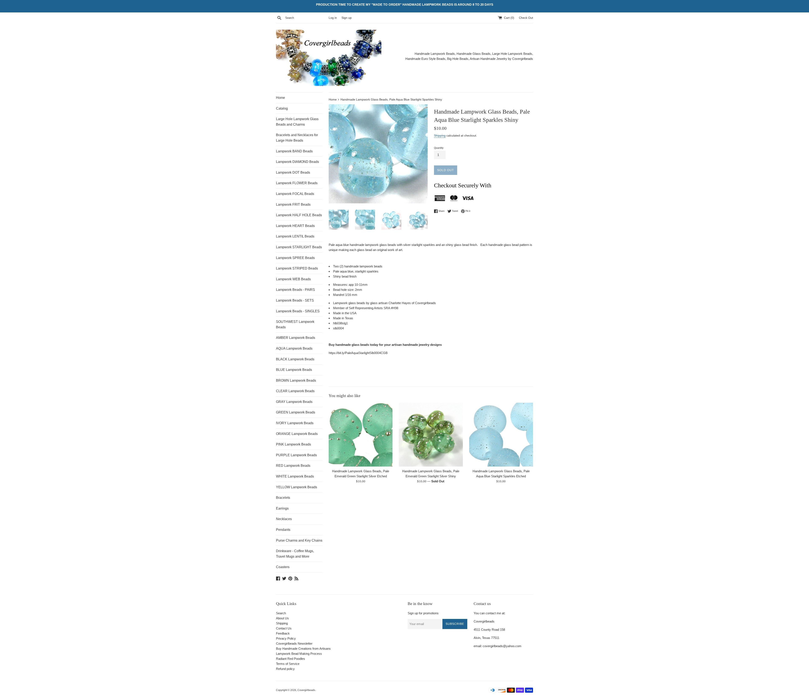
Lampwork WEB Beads (293, 279)
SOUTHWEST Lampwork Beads (295, 324)
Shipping (440, 135)
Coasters (282, 567)
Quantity (438, 147)
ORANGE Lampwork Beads (297, 434)
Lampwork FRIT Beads (293, 204)
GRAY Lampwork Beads (294, 402)
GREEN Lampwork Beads (295, 412)
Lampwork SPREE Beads (295, 258)
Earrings (282, 508)
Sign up (347, 17)
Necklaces (284, 519)
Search (281, 613)
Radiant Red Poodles (290, 658)
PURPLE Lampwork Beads (296, 455)
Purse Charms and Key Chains (299, 540)
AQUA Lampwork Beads (294, 348)
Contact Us (284, 628)
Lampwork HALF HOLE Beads (299, 215)
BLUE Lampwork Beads (294, 370)
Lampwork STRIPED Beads (297, 268)
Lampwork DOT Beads (293, 172)
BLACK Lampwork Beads (295, 359)
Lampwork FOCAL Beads (295, 194)
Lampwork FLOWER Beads (296, 183)
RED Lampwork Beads (293, 465)
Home (280, 97)
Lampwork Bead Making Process (299, 653)
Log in (333, 17)
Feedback (283, 633)
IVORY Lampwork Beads (294, 423)
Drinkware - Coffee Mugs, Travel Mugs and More (295, 553)
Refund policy (285, 669)
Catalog (282, 108)
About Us (282, 618)
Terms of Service (287, 663)
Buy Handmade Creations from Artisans (303, 648)
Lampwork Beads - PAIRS (295, 289)
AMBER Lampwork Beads (295, 337)
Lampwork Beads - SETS (295, 300)
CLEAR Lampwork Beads (295, 391)
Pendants (283, 529)
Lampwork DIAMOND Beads (297, 162)
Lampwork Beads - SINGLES (298, 311)
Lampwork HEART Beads (295, 226)
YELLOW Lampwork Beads (296, 487)
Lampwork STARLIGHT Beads (299, 247)
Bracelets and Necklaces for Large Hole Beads (297, 137)
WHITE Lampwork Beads (295, 476)
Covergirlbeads (306, 690)
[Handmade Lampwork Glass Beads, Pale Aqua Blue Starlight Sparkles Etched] (501, 435)
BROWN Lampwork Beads (296, 380)
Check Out (526, 17)
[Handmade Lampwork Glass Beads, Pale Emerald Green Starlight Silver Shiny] (431, 435)
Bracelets (283, 497)
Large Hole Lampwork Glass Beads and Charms (297, 121)
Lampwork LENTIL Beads (295, 236)
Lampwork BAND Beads (294, 151)
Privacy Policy (286, 638)
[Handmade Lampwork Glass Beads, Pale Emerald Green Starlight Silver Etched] (360, 435)
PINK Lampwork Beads (293, 444)
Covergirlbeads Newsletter (294, 643)
